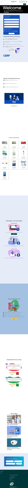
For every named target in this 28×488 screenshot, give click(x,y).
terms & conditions (15, 31)
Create (11, 33)
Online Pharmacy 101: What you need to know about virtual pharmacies (13, 436)
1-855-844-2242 (14, 477)
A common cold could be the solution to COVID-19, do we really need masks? (13, 448)
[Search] (24, 4)
